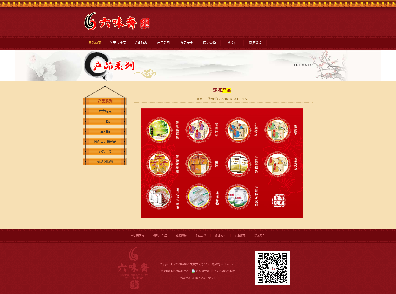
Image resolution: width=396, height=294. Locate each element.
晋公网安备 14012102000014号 (215, 271)
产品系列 (105, 101)
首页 (296, 65)
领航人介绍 (160, 235)
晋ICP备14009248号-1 (175, 271)
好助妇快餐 (105, 161)
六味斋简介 (137, 235)
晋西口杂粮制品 (105, 141)
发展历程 (181, 235)
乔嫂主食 (307, 65)
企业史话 (200, 235)
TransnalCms (203, 278)
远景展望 (259, 235)
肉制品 (105, 121)
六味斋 (117, 21)
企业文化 (220, 235)
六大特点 (105, 111)
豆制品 (105, 131)
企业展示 (240, 235)
